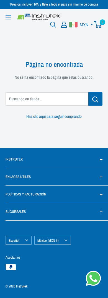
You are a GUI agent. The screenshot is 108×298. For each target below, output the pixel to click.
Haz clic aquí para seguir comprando (54, 116)
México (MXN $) (47, 240)
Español (14, 240)
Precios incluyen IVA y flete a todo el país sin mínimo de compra (54, 4)
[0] (97, 24)
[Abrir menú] (8, 17)
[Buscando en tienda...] (95, 99)
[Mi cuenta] (64, 25)
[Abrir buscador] (53, 25)
